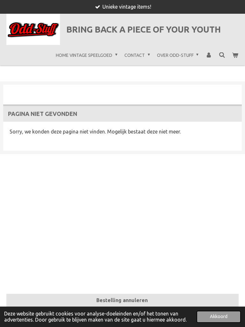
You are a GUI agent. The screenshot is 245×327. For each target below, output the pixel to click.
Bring (143, 29)
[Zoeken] (222, 55)
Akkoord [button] (218, 316)
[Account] (208, 55)
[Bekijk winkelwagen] (235, 55)
